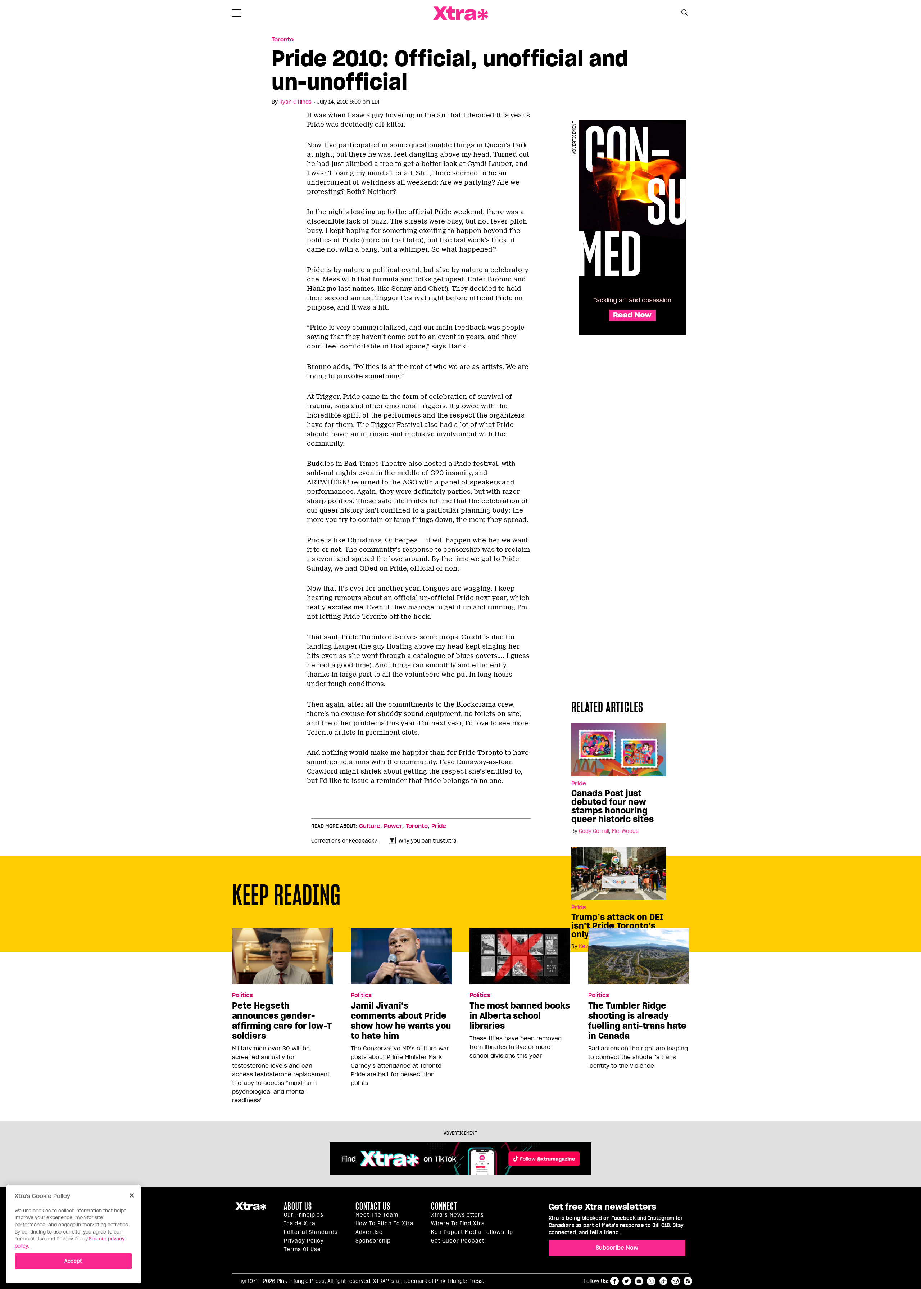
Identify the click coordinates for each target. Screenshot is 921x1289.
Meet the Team (376, 1215)
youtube (639, 1281)
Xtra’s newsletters (457, 1215)
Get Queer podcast (457, 1241)
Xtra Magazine (460, 13)
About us (298, 1206)
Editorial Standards (311, 1232)
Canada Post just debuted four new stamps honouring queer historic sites (612, 806)
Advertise (369, 1232)
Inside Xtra (300, 1223)
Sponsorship (373, 1241)
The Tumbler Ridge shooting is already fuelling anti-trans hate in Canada (637, 1021)
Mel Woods (625, 831)
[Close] (132, 1195)
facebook (614, 1281)
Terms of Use (302, 1249)
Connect (444, 1206)
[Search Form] (684, 13)
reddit (675, 1281)
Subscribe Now (617, 1247)
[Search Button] (684, 12)
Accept (73, 1261)
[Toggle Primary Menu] (236, 14)
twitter (626, 1281)
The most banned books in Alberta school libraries (519, 1016)
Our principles (303, 1215)
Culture (369, 826)
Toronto (283, 39)
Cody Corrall (594, 831)
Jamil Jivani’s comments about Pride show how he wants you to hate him (401, 1021)
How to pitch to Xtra (384, 1223)
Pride (578, 783)
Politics (242, 995)
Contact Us (372, 1206)
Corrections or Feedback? (344, 841)
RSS (688, 1281)
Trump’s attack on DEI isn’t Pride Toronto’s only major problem (617, 926)
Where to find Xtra (458, 1223)
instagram (651, 1281)
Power (393, 826)
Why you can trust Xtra (428, 841)
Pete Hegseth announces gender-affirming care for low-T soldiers (282, 1021)
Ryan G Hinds (295, 102)
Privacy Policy (304, 1241)
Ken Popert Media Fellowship (472, 1232)
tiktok (663, 1281)
